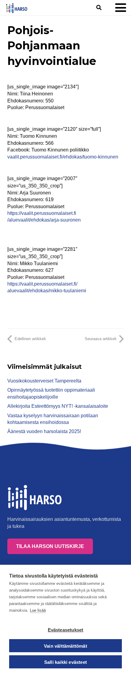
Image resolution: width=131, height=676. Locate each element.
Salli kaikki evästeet (65, 662)
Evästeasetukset (65, 629)
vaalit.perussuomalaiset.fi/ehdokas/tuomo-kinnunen (62, 156)
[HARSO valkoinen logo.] (35, 497)
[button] (98, 7)
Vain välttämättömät (65, 646)
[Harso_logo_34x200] (16, 8)
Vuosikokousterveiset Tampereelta (44, 380)
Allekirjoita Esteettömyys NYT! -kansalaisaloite (57, 406)
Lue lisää (38, 610)
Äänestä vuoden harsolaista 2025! (44, 431)
